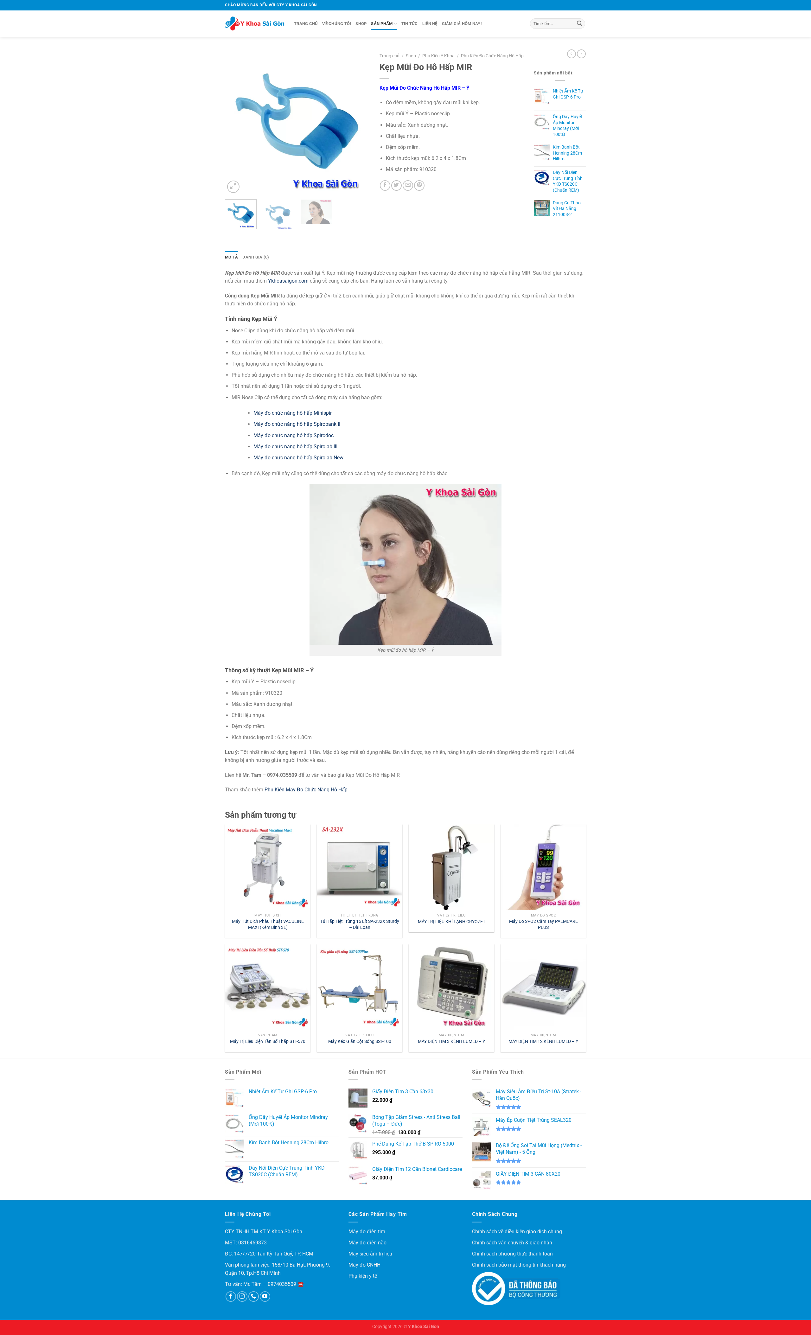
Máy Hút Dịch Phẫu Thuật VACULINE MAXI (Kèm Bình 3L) (268, 924)
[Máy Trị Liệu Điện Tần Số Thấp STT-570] (267, 987)
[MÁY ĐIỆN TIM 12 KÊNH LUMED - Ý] (543, 987)
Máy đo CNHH (364, 1265)
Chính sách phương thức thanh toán (512, 1254)
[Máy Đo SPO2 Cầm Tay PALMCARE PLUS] (543, 867)
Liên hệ (429, 23)
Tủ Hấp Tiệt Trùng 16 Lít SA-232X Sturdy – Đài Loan (359, 924)
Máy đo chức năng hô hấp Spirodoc (293, 435)
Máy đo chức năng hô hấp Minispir (292, 413)
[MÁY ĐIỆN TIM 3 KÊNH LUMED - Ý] (451, 987)
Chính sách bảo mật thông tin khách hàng (519, 1265)
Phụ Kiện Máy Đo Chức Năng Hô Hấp (306, 790)
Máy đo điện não (367, 1243)
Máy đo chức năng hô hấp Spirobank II (296, 424)
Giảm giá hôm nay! (462, 23)
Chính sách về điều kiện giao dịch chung (517, 1232)
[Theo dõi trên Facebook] (231, 1296)
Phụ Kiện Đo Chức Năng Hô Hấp (492, 55)
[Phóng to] (233, 187)
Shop (361, 23)
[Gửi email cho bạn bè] (408, 185)
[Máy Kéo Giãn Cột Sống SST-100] (359, 987)
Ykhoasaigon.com (288, 281)
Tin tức (409, 23)
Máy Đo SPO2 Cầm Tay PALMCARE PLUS (543, 924)
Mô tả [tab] (231, 257)
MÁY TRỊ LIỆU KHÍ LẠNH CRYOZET (451, 921)
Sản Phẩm (382, 23)
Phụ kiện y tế (362, 1276)
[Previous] (235, 122)
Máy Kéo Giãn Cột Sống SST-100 (359, 1041)
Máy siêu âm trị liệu (370, 1254)
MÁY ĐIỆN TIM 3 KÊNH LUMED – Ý (451, 1041)
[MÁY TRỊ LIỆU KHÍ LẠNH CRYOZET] (451, 867)
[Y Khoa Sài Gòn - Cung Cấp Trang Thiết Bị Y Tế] (254, 23)
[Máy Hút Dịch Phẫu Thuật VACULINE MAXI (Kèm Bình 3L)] (267, 867)
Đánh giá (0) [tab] (255, 257)
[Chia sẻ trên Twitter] (396, 185)
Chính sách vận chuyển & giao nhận (512, 1243)
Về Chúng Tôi (336, 23)
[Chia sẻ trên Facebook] (385, 185)
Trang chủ (306, 23)
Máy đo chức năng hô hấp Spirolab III (295, 447)
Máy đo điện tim (366, 1232)
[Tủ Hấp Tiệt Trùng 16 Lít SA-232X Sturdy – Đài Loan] (359, 867)
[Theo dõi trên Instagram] (242, 1296)
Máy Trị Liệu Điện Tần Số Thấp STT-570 (267, 1041)
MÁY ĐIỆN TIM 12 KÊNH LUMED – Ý (543, 1041)
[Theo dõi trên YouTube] (265, 1296)
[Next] (359, 122)
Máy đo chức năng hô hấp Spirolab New (298, 458)
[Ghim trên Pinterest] (419, 185)
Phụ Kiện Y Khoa (438, 55)
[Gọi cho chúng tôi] (253, 1296)
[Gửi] (579, 23)
